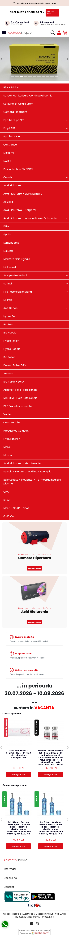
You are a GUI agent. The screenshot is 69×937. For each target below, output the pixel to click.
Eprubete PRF (12, 118)
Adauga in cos (18, 756)
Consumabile (11, 404)
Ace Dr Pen (10, 289)
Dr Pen (7, 281)
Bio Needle (10, 314)
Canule (7, 159)
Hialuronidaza (11, 248)
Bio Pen (8, 306)
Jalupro (8, 183)
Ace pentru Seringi (15, 257)
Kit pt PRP (9, 110)
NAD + (7, 142)
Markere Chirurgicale (16, 240)
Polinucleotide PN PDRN (18, 150)
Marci (6, 428)
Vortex (7, 396)
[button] (2, 49)
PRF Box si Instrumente (17, 387)
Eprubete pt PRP (13, 101)
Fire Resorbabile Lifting (17, 273)
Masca (7, 436)
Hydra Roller (11, 322)
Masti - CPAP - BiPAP (16, 489)
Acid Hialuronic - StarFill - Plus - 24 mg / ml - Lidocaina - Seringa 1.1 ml (18, 735)
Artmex (8, 355)
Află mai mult (50, 12)
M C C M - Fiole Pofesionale (20, 379)
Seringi (7, 265)
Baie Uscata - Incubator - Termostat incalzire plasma (32, 463)
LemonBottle (11, 224)
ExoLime (8, 232)
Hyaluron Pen (11, 420)
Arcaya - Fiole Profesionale (20, 371)
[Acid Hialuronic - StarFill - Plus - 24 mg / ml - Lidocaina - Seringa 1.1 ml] (18, 714)
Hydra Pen (9, 298)
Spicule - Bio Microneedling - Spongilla (27, 453)
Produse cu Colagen (16, 412)
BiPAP (6, 481)
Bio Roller (9, 338)
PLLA (6, 208)
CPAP (6, 473)
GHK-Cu (8, 498)
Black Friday (11, 69)
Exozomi (8, 134)
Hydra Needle (11, 330)
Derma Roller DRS (14, 347)
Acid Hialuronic (12, 167)
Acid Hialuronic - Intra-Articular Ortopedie (30, 199)
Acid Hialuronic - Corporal (19, 191)
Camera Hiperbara (15, 93)
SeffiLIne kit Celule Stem (18, 85)
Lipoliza (7, 216)
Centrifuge (10, 126)
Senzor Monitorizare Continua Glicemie (27, 77)
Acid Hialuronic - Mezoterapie (22, 445)
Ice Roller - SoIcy (14, 363)
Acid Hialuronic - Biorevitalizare (22, 175)
